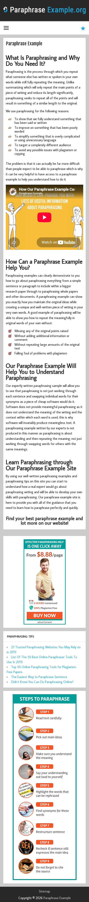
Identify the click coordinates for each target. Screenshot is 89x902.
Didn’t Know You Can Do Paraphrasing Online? (42, 682)
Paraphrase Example (57, 898)
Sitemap (44, 891)
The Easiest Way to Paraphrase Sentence (39, 677)
